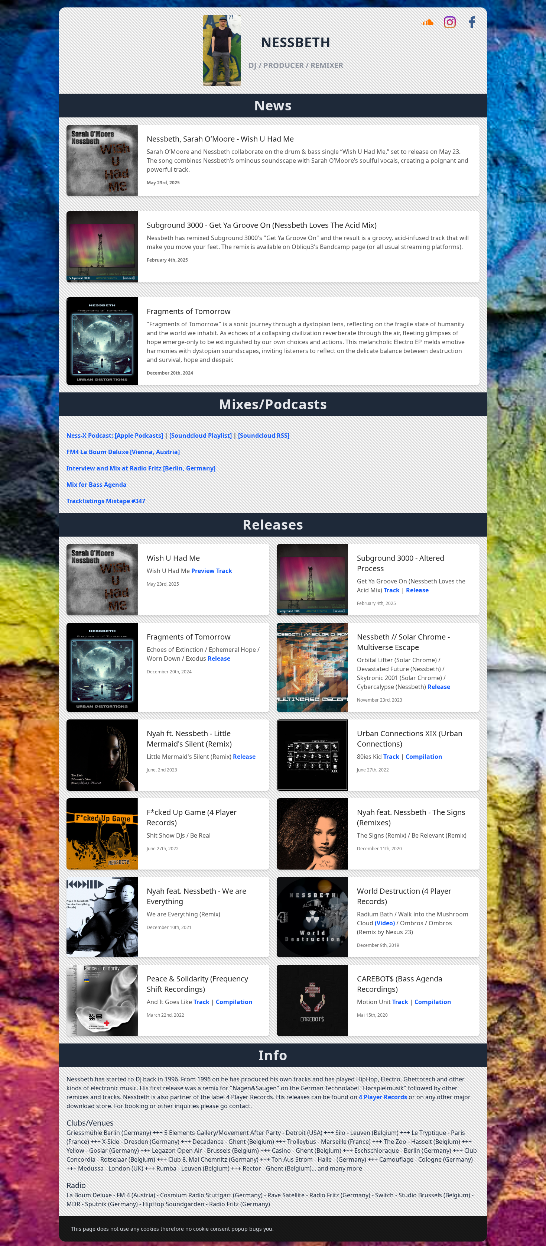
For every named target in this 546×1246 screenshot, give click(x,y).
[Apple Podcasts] (140, 435)
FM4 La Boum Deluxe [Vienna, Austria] (123, 452)
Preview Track (211, 571)
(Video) (385, 923)
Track (392, 590)
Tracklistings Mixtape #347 (105, 501)
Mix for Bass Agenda (96, 484)
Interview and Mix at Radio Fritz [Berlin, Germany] (140, 468)
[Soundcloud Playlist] (201, 435)
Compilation (424, 757)
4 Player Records (383, 1097)
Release (417, 590)
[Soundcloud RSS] (263, 435)
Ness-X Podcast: (90, 435)
